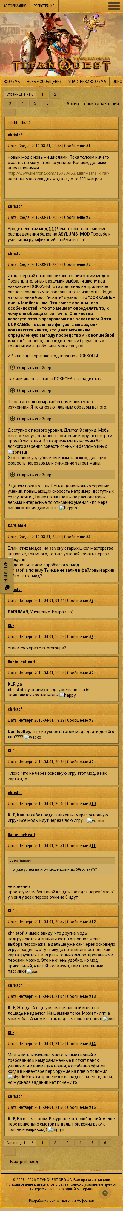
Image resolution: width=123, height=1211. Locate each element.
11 (93, 845)
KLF (11, 625)
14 (93, 1043)
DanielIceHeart (21, 662)
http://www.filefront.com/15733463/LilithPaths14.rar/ (59, 173)
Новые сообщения (44, 81)
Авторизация (15, 6)
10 (93, 803)
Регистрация (44, 6)
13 (93, 996)
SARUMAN (17, 525)
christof (15, 135)
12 (93, 921)
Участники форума (87, 81)
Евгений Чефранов (78, 1200)
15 (93, 1107)
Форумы (12, 81)
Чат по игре (5, 573)
